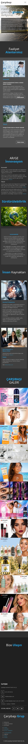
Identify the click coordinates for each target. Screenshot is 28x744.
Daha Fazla (20, 97)
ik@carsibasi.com (9, 364)
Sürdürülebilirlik (7, 732)
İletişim (5, 737)
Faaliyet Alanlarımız (8, 33)
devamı (10, 179)
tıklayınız (11, 355)
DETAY (4, 398)
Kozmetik (6, 729)
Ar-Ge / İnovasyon (8, 730)
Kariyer (5, 735)
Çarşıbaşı (6, 2)
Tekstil (5, 727)
